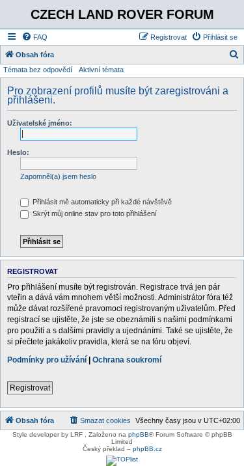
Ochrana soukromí (126, 359)
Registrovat (30, 387)
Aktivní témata (101, 70)
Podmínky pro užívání (47, 359)
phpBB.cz (147, 448)
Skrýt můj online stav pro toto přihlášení (94, 213)
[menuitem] (34, 37)
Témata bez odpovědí (37, 70)
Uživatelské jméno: (39, 123)
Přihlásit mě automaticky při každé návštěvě (101, 202)
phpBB (138, 434)
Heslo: (18, 152)
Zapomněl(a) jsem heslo (58, 176)
